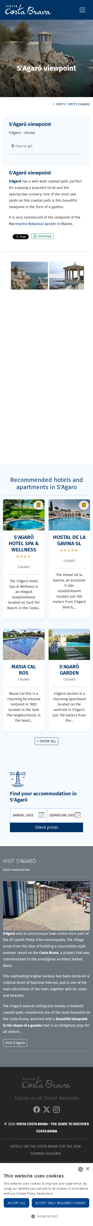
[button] (78, 277)
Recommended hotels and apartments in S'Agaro (46, 483)
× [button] (87, 1169)
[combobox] (80, 1169)
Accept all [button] (17, 1203)
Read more (45, 1193)
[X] (46, 1111)
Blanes (66, 224)
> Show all (46, 741)
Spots (60, 104)
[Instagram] (56, 1111)
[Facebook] (36, 1111)
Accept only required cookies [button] (60, 1203)
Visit (19, 861)
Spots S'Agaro (79, 104)
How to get (23, 146)
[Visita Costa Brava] (26, 10)
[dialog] (46, 1194)
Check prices (46, 827)
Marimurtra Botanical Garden (32, 224)
